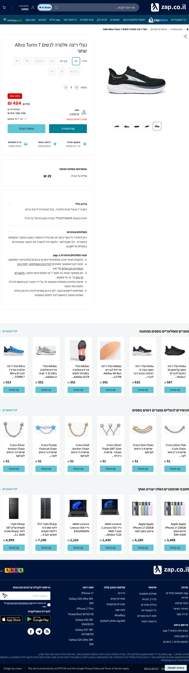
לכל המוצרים (10, 331)
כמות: (83, 87)
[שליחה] (8, 595)
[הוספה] (76, 87)
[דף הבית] (187, 29)
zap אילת (54, 20)
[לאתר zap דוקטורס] (21, 570)
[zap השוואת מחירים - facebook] (31, 632)
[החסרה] (66, 87)
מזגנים (42, 20)
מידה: (84, 60)
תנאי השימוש (27, 603)
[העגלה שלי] (5, 7)
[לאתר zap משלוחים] (12, 570)
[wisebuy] (12, 19)
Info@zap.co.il (168, 660)
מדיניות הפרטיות (14, 603)
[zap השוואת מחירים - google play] (37, 620)
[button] (47, 201)
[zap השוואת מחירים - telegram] (39, 632)
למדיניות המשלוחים (40, 264)
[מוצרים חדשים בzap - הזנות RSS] (47, 632)
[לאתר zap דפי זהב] (7, 570)
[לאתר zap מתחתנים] (16, 570)
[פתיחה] (2, 571)
